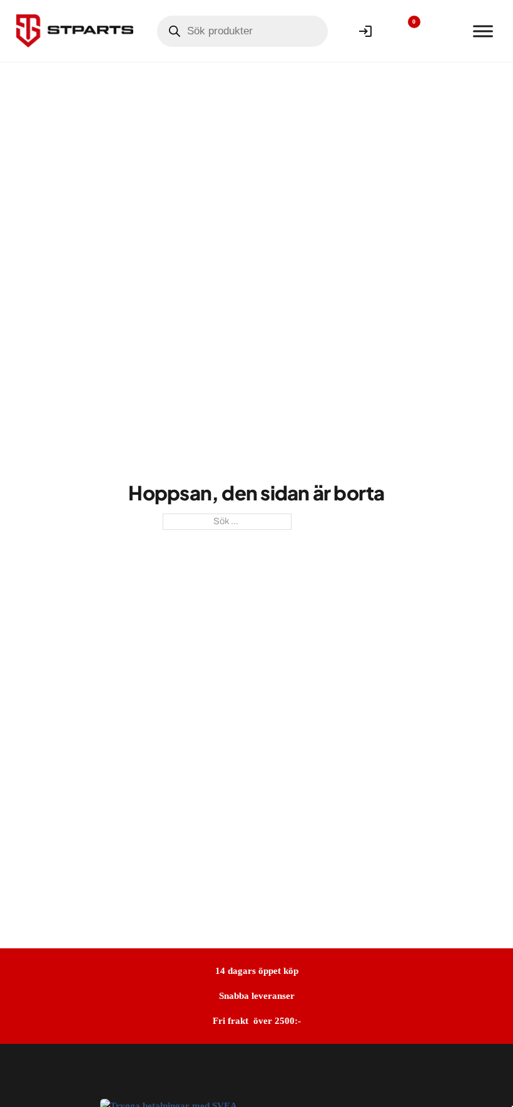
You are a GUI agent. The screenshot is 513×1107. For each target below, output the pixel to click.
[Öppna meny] (483, 31)
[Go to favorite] (405, 31)
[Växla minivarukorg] (443, 31)
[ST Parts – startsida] (74, 30)
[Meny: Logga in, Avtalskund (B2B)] (365, 31)
